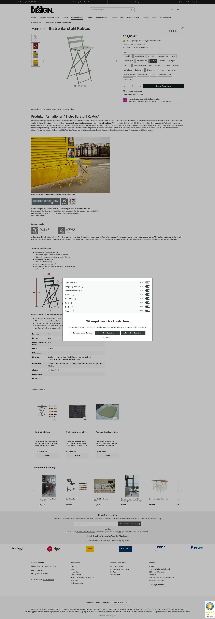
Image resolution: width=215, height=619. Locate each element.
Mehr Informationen (140, 327)
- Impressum (107, 337)
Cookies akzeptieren (107, 333)
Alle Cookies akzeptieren (133, 333)
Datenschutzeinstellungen (82, 333)
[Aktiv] (147, 282)
